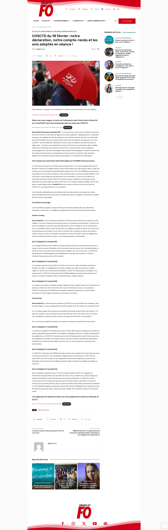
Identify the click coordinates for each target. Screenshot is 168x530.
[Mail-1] (114, 9)
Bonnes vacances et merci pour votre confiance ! (43, 486)
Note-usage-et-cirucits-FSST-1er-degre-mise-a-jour (47, 127)
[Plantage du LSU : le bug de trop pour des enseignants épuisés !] (109, 88)
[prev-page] (33, 492)
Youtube (107, 9)
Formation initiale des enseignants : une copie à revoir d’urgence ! (89, 485)
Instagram (85, 9)
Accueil (34, 27)
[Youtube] (102, 9)
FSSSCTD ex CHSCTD (43, 410)
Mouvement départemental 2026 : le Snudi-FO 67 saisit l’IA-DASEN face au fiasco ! (125, 77)
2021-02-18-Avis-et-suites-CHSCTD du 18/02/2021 (46, 404)
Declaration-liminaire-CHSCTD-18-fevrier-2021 (45, 115)
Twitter (96, 9)
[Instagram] (79, 9)
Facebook (72, 9)
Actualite (66, 477)
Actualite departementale (44, 27)
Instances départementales (65, 31)
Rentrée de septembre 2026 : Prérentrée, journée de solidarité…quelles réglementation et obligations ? (65, 483)
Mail (118, 9)
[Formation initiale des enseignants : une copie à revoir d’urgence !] (88, 476)
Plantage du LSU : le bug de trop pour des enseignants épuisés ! (125, 89)
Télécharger (63, 115)
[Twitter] (91, 9)
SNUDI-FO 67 (41, 49)
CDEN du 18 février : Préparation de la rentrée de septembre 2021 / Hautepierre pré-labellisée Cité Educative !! (85, 433)
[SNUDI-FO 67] (33, 49)
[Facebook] (66, 9)
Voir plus (119, 97)
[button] (115, 21)
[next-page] (36, 492)
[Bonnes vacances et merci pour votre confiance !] (43, 476)
